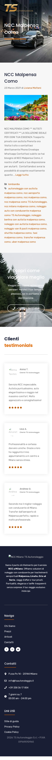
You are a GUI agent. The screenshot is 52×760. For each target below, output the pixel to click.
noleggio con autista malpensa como (25, 224)
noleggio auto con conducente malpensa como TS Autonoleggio (25, 211)
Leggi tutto (22, 174)
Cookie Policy (11, 732)
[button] (36, 13)
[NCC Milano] (18, 7)
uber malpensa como (24, 241)
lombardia (14, 184)
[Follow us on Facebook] (6, 649)
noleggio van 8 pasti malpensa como (25, 228)
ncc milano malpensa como (19, 206)
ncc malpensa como (35, 197)
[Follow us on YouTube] (18, 649)
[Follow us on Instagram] (12, 649)
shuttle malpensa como (18, 232)
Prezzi (7, 631)
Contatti (9, 642)
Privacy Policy (11, 726)
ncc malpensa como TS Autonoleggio (25, 201)
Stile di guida (11, 721)
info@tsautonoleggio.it (21, 680)
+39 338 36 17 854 (18, 687)
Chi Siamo (9, 626)
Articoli (8, 636)
